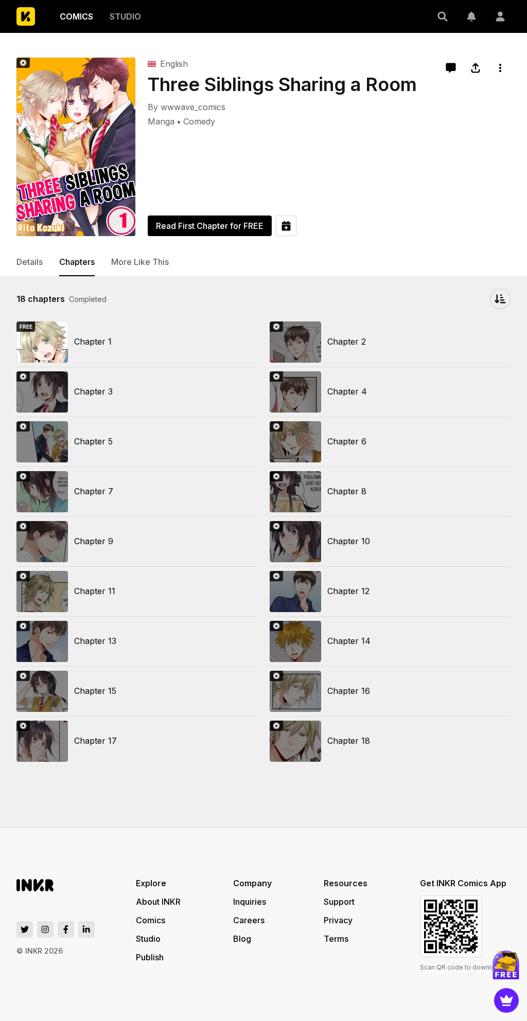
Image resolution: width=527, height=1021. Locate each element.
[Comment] (451, 68)
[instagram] (45, 929)
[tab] (29, 262)
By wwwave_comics (186, 107)
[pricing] (506, 1000)
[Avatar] (500, 16)
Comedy (199, 121)
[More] (500, 68)
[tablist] (263, 262)
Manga (161, 121)
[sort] (500, 299)
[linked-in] (86, 929)
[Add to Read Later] (286, 226)
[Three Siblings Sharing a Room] (75, 147)
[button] (442, 16)
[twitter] (24, 929)
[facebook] (66, 929)
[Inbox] (471, 16)
